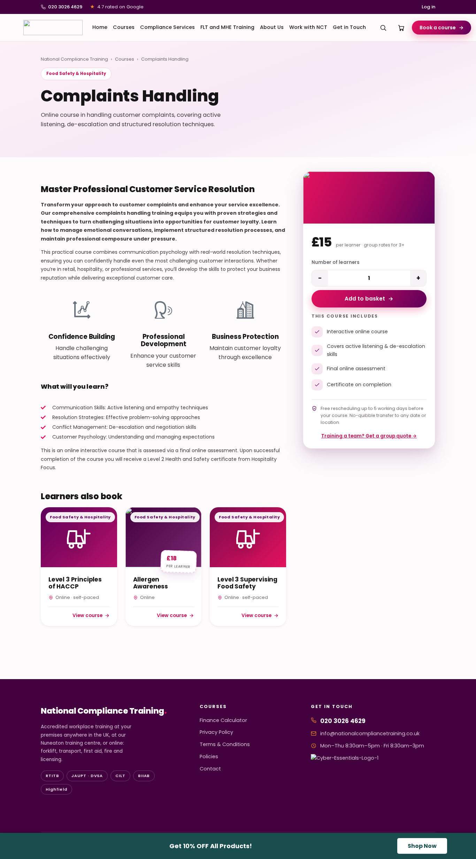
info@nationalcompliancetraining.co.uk (370, 733)
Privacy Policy (216, 732)
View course (90, 615)
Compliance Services (167, 27)
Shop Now (422, 846)
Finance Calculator (223, 720)
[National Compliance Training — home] (53, 27)
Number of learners (335, 262)
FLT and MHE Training (227, 27)
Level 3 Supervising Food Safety (247, 583)
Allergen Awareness (150, 583)
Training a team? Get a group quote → (369, 436)
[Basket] (401, 27)
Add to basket (369, 298)
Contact (210, 768)
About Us (272, 27)
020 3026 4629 (65, 6)
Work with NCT (308, 27)
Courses (124, 27)
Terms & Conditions (225, 744)
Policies (209, 756)
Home (99, 27)
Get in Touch (349, 27)
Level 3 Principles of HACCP (75, 583)
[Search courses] (383, 27)
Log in (428, 6)
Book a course (441, 27)
